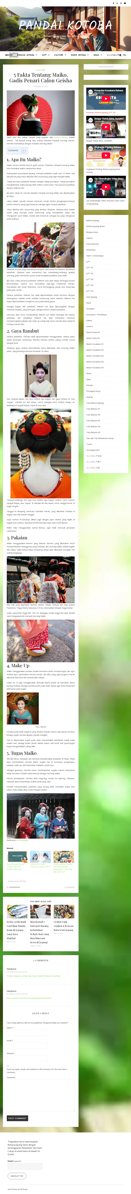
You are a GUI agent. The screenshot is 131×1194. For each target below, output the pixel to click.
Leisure (89, 326)
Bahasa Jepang (25, 55)
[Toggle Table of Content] (22, 150)
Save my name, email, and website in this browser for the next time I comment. (37, 1071)
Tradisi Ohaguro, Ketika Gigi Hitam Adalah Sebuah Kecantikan (33, 976)
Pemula (89, 385)
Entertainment (92, 244)
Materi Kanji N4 (93, 332)
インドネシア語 (114, 55)
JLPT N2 (89, 273)
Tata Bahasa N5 (93, 432)
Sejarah (89, 397)
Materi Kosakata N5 (95, 367)
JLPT (44, 55)
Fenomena (90, 249)
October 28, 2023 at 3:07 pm (17, 972)
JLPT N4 (89, 285)
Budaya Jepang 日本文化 (17, 881)
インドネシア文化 (94, 456)
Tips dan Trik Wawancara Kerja (99, 438)
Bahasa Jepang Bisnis (95, 226)
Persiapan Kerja (93, 391)
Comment (11, 1077)
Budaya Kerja (92, 232)
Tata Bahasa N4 (93, 426)
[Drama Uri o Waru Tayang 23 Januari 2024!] (40, 857)
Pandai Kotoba (66, 26)
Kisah (88, 302)
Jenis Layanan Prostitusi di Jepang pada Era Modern (29, 998)
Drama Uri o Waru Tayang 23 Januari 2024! (40, 865)
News (96, 55)
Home (10, 55)
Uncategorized (92, 450)
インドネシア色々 (94, 461)
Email (10, 1040)
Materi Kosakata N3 (95, 355)
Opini (88, 379)
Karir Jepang (78, 55)
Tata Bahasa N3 (93, 420)
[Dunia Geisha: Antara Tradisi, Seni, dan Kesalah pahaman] (17, 857)
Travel (89, 444)
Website (10, 1053)
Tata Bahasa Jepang (95, 403)
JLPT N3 (89, 279)
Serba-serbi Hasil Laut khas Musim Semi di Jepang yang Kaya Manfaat (16, 930)
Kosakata (90, 308)
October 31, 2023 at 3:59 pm (17, 994)
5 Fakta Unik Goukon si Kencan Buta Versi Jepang (63, 926)
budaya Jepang (61, 137)
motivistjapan (22, 840)
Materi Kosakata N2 (95, 350)
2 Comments (69, 887)
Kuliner (89, 320)
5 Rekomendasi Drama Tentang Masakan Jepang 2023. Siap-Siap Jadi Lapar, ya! (62, 868)
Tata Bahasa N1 (93, 408)
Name (10, 1027)
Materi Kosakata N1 (95, 344)
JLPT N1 (89, 267)
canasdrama (14, 887)
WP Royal (23, 1189)
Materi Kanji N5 (93, 338)
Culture (58, 55)
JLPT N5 (89, 291)
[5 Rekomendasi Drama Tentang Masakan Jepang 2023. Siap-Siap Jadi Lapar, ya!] (63, 857)
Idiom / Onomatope (95, 255)
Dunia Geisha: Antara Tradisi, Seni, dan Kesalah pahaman (15, 866)
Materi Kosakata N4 (95, 361)
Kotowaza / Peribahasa (96, 314)
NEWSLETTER (17, 1176)
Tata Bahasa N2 (93, 414)
